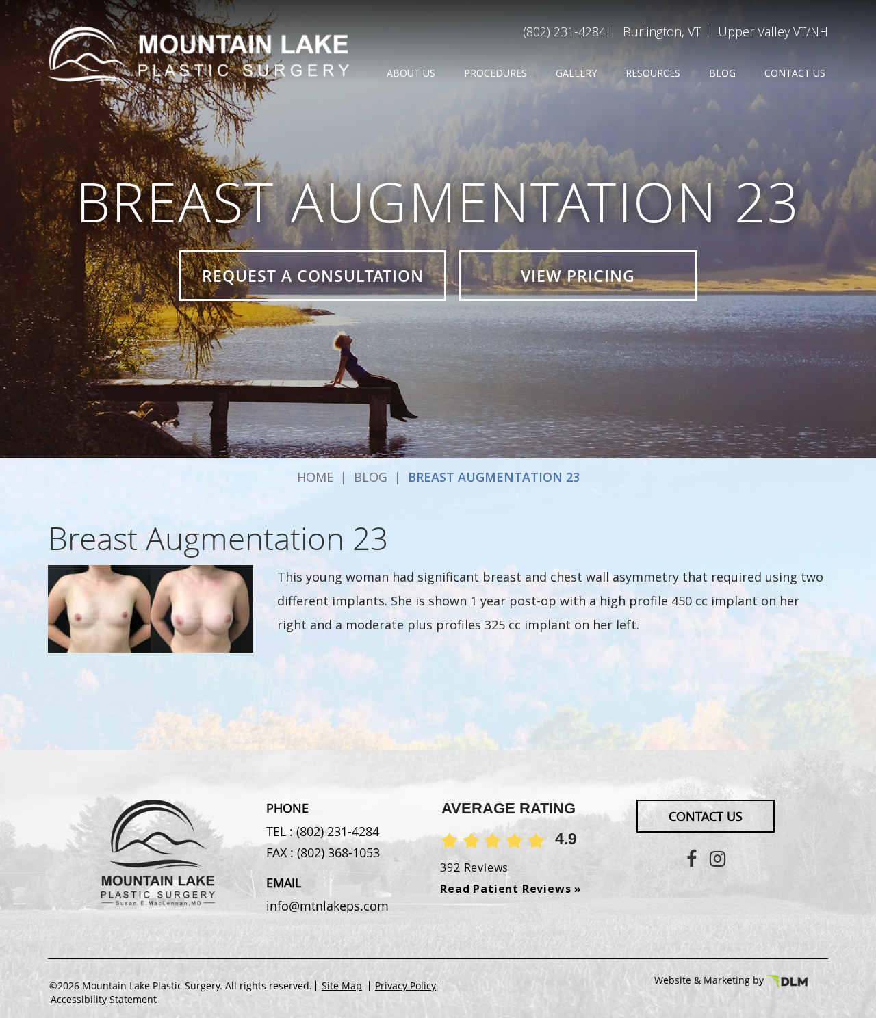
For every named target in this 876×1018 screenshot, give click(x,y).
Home (315, 477)
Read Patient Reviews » (511, 888)
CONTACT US (706, 816)
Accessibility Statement (104, 999)
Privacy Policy (405, 986)
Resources (653, 72)
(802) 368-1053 (337, 852)
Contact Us (794, 72)
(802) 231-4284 (564, 31)
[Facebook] (691, 858)
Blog (722, 72)
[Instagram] (717, 858)
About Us (411, 72)
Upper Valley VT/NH (773, 31)
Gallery (576, 72)
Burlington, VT (662, 31)
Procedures (495, 72)
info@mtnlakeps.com (327, 906)
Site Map (342, 986)
